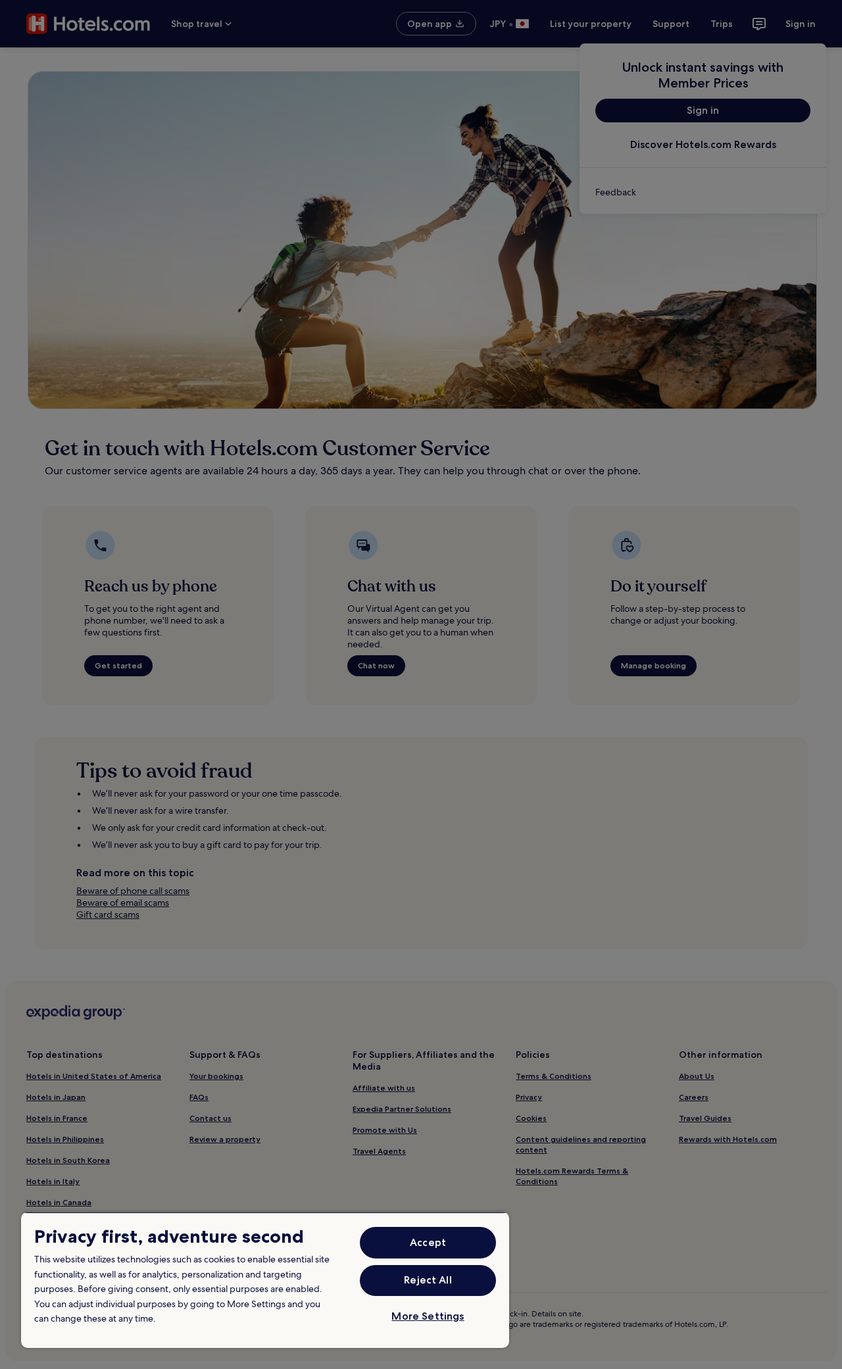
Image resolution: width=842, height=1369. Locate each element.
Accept (428, 1242)
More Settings (427, 1316)
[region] (265, 1280)
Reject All (428, 1280)
